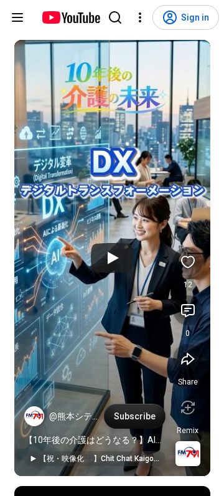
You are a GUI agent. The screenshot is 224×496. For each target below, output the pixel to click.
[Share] (188, 359)
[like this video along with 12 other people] (188, 262)
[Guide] (17, 17)
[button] (34, 416)
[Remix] (188, 407)
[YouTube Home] (70, 17)
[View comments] (188, 310)
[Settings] (140, 17)
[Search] (115, 17)
